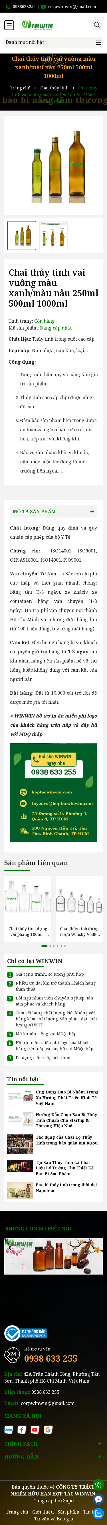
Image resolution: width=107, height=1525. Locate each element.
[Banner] (53, 1256)
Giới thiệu (43, 1512)
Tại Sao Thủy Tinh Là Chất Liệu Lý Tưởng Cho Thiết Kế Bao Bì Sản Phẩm (65, 1168)
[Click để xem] (53, 165)
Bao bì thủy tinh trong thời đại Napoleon (66, 1187)
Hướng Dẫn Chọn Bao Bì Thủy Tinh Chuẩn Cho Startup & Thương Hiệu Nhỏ (66, 1120)
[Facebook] (22, 1429)
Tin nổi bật (23, 1079)
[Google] (48, 1429)
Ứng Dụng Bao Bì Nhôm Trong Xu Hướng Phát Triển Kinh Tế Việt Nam (67, 1097)
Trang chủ (17, 1512)
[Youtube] (35, 1429)
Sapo (68, 1500)
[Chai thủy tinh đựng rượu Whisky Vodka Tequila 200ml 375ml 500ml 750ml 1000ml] (79, 899)
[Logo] (59, 24)
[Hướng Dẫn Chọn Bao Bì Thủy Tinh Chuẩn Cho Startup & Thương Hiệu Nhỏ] (20, 1118)
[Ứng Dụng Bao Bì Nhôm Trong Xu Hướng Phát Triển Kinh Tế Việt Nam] (20, 1096)
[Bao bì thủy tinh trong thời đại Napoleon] (20, 1190)
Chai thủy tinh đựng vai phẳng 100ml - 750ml (28, 931)
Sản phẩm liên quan (36, 862)
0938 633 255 (50, 1358)
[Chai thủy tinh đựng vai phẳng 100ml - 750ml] (27, 899)
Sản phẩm (68, 1512)
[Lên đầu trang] (98, 1470)
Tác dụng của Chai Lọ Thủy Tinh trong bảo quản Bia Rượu (67, 1140)
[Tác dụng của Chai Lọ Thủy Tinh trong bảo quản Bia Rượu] (20, 1143)
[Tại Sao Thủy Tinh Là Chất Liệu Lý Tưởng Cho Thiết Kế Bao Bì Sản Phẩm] (20, 1165)
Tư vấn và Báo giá (53, 1519)
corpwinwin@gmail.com (47, 1403)
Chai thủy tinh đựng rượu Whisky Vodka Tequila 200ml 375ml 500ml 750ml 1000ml (79, 931)
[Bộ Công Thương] (25, 1333)
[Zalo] (8, 1429)
